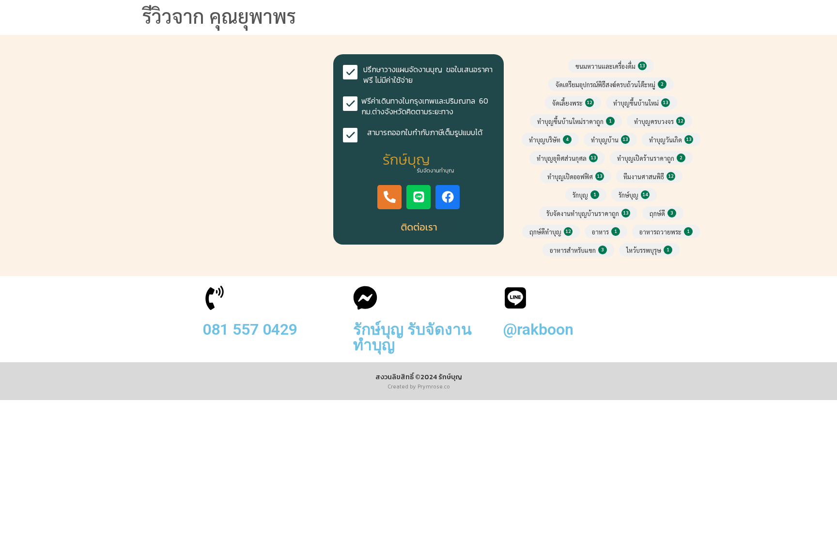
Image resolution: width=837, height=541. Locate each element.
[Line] (418, 197)
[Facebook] (447, 197)
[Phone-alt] (389, 197)
